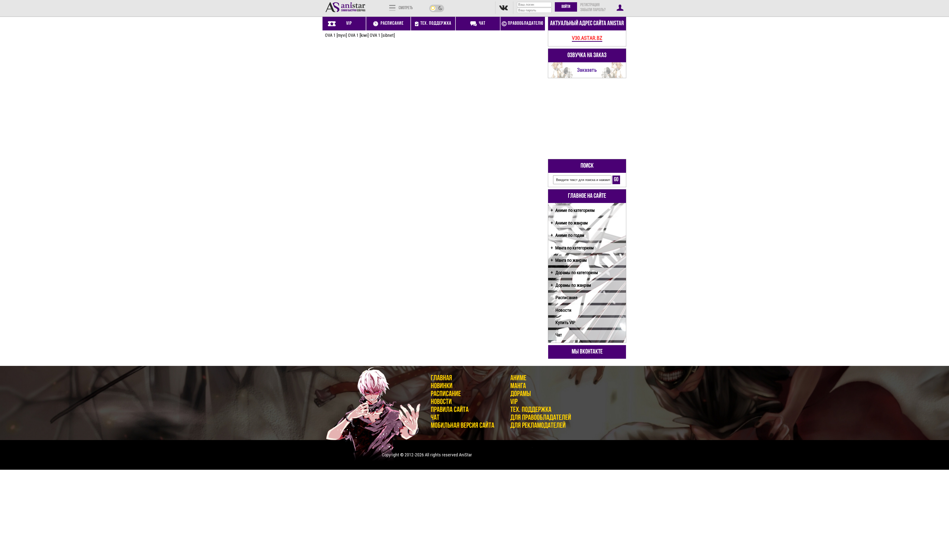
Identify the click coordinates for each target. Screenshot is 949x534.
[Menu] (392, 7)
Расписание (567, 297)
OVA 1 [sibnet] (382, 35)
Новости (563, 310)
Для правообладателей (540, 418)
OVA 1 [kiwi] (358, 35)
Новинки (442, 386)
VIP (514, 402)
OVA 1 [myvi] (336, 35)
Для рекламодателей (538, 426)
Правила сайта (450, 410)
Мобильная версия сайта (462, 426)
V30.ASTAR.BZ (587, 38)
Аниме (518, 378)
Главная (441, 378)
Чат (559, 334)
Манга (518, 386)
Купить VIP (565, 322)
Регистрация (590, 5)
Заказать (587, 70)
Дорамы (520, 394)
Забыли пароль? (592, 10)
